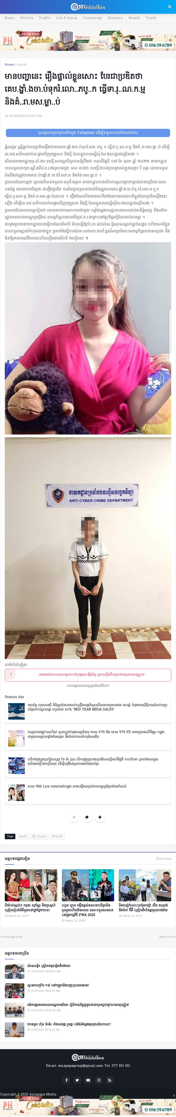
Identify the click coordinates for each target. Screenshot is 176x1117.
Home (10, 18)
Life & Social (66, 18)
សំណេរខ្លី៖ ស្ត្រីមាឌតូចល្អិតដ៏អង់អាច (48, 966)
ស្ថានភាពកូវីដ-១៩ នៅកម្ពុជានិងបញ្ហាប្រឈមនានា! (58, 985)
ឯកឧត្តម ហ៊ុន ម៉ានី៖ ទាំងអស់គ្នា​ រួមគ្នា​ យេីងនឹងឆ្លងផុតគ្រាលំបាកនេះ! (68, 1024)
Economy (115, 18)
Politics (26, 18)
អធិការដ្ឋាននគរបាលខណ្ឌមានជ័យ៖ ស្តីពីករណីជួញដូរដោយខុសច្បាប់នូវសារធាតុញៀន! (78, 1005)
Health (134, 18)
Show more (163, 859)
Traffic (44, 18)
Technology (92, 18)
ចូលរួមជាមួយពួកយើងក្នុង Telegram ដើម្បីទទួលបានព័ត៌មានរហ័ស (88, 133)
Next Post (166, 937)
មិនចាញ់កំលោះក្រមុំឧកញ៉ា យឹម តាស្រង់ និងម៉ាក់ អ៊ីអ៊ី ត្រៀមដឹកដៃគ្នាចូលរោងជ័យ (143, 908)
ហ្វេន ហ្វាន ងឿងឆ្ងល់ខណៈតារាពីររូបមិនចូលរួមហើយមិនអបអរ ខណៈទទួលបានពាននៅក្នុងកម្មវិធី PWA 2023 (87, 910)
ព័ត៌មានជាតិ (57, 836)
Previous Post (12, 937)
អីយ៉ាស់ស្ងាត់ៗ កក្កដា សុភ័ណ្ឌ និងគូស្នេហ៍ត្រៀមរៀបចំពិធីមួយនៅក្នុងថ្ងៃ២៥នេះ (30, 908)
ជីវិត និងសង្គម (39, 836)
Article (22, 65)
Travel (151, 18)
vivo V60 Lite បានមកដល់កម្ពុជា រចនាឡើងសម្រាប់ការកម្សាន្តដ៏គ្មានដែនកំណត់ (77, 786)
